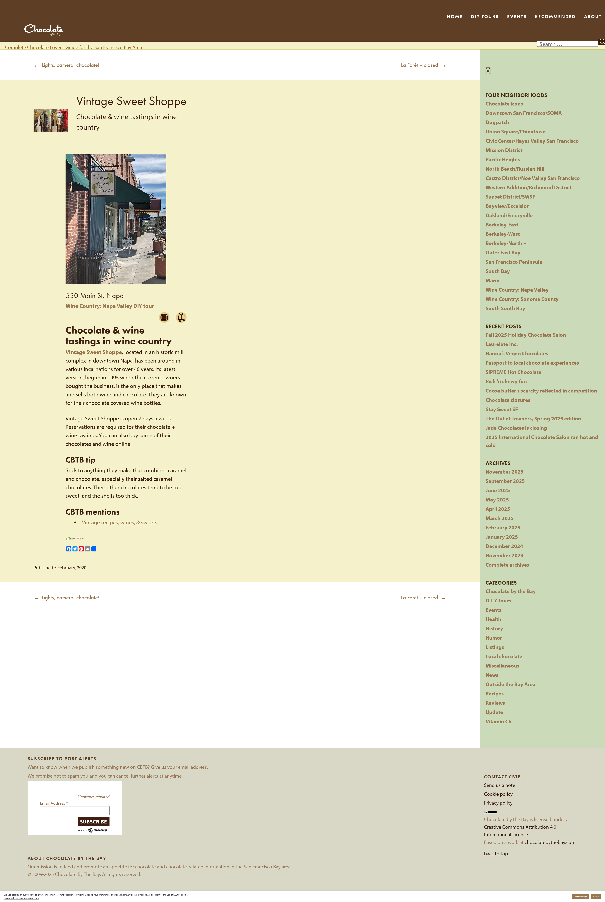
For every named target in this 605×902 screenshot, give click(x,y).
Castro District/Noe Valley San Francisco (533, 178)
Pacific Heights (503, 159)
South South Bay (505, 308)
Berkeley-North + (506, 243)
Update (494, 712)
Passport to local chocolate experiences (532, 362)
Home (455, 17)
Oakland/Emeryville (509, 215)
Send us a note (499, 785)
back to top (496, 853)
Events (517, 17)
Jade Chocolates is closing (516, 427)
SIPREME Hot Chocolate (513, 372)
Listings (495, 647)
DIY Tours (485, 17)
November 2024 (505, 555)
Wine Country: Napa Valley (517, 289)
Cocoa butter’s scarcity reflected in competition (541, 390)
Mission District (504, 150)
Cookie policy (498, 794)
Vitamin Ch (499, 721)
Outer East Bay (503, 252)
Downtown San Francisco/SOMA (524, 112)
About (593, 17)
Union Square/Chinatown (516, 131)
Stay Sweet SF (502, 409)
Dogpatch (497, 122)
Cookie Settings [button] (580, 896)
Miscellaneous (502, 665)
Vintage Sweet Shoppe (94, 351)
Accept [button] (596, 896)
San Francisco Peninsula (514, 261)
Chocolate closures (508, 399)
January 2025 (502, 536)
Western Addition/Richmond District (528, 187)
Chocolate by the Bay (511, 591)
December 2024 (504, 546)
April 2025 (498, 508)
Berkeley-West (503, 233)
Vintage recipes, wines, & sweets (119, 522)
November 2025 (505, 471)
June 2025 (498, 490)
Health (493, 619)
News (492, 674)
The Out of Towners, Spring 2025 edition (533, 418)
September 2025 (505, 480)
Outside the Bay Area (511, 684)
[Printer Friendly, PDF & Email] (75, 538)
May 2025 (497, 499)
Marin (493, 280)
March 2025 (500, 518)
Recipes (495, 693)
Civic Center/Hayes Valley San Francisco (532, 140)
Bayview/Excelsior (507, 205)
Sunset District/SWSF (510, 196)
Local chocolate (504, 656)
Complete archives (507, 564)
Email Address (54, 803)
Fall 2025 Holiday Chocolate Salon (526, 334)
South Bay (498, 271)
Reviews (495, 702)
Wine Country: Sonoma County (522, 299)
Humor (494, 637)
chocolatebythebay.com (550, 842)
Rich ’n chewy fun (506, 381)
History (494, 628)
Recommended (555, 17)
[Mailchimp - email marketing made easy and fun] (92, 829)
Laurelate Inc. (502, 344)
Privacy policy (498, 802)
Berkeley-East (502, 224)
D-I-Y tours (498, 600)
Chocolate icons (504, 103)
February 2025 (503, 527)
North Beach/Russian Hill (515, 168)
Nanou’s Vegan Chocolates (517, 353)
